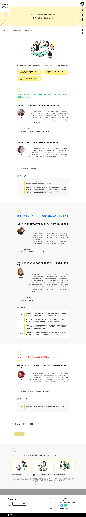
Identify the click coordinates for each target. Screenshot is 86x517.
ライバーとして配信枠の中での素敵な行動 (14, 30)
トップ (4, 30)
